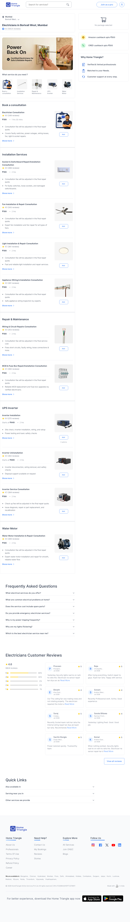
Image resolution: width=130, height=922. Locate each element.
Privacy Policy (12, 858)
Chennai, (33, 876)
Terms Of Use (12, 854)
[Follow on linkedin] (119, 845)
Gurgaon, (96, 876)
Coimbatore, (87, 876)
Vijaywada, (40, 879)
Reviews (38, 854)
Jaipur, (103, 876)
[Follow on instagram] (93, 845)
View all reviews (114, 761)
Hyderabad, (41, 876)
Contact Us (39, 844)
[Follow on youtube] (113, 845)
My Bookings (40, 849)
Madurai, (9, 879)
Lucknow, (116, 876)
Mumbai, (50, 876)
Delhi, (62, 876)
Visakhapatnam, (51, 879)
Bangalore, (25, 876)
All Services (68, 844)
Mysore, (16, 879)
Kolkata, (79, 876)
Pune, (57, 876)
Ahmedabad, (70, 876)
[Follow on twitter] (106, 845)
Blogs (65, 854)
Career (9, 867)
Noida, (22, 879)
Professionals (12, 849)
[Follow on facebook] (100, 845)
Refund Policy (12, 863)
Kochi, (109, 876)
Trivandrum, (30, 879)
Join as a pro (107, 4)
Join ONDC (68, 849)
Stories (37, 858)
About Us (10, 844)
